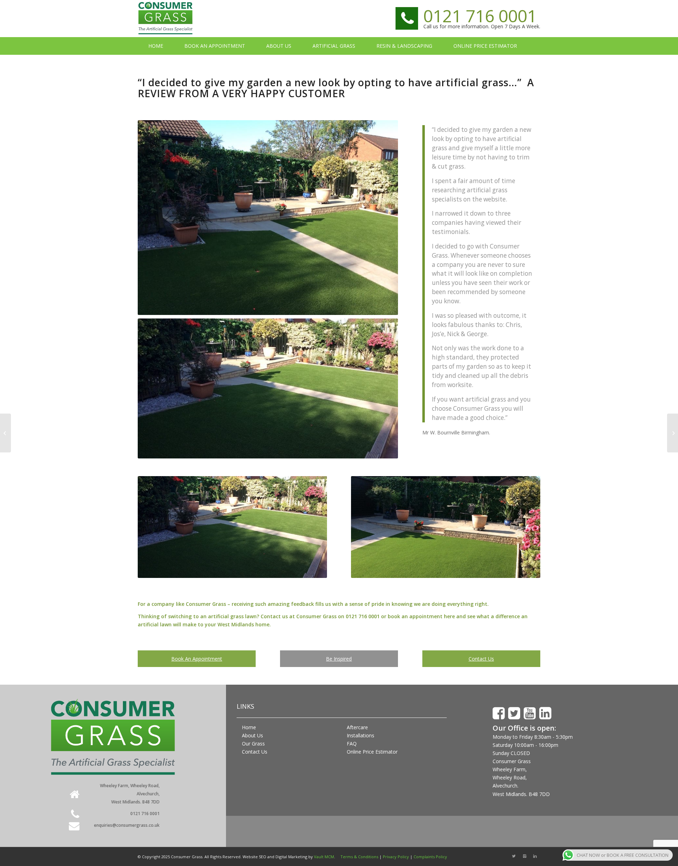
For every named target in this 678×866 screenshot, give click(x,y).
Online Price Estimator (372, 751)
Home (249, 727)
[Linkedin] (535, 856)
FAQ (352, 743)
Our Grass (253, 743)
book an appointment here (422, 616)
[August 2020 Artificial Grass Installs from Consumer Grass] (672, 433)
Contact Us (481, 658)
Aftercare (357, 727)
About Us (252, 735)
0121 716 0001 (480, 15)
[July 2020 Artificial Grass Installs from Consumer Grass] (5, 433)
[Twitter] (514, 856)
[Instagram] (524, 856)
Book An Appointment (196, 658)
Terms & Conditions (359, 856)
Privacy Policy (396, 856)
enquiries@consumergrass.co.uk (127, 825)
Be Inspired (339, 658)
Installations (360, 735)
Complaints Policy (430, 856)
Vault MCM (324, 856)
